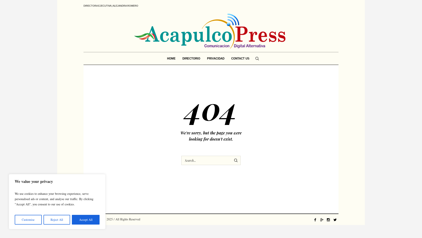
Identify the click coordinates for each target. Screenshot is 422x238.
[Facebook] (315, 219)
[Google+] (321, 219)
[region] (57, 201)
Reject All (57, 220)
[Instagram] (328, 219)
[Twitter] (335, 219)
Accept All (86, 220)
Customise (28, 220)
